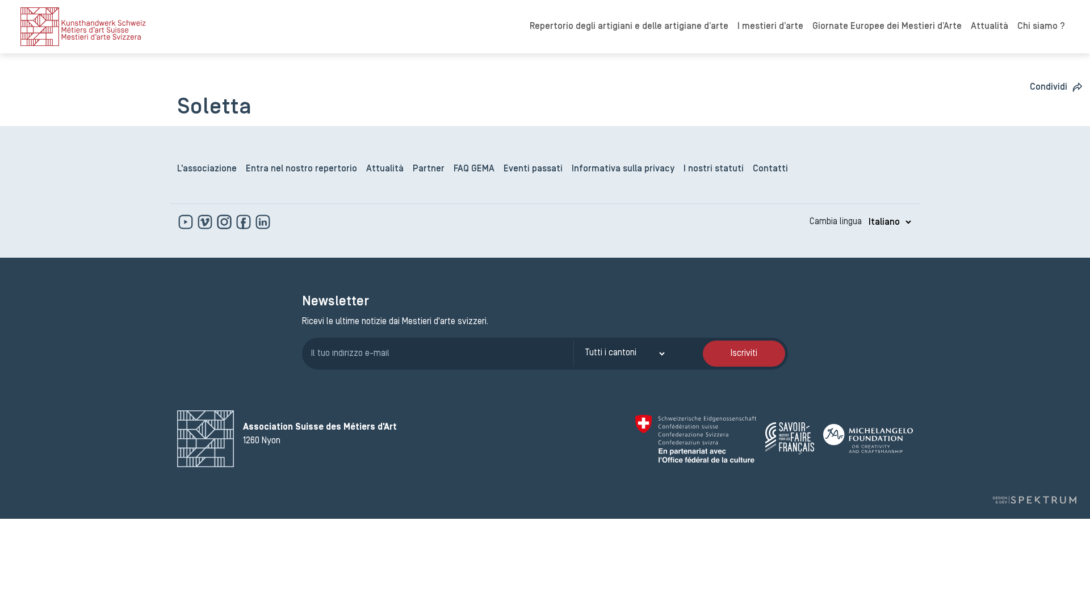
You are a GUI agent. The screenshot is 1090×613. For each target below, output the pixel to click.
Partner (429, 169)
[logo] (83, 27)
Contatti (770, 169)
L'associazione (207, 169)
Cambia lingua (836, 222)
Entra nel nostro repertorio (301, 169)
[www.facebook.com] (244, 222)
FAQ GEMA (474, 169)
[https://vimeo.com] (206, 222)
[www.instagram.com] (225, 222)
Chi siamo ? (1041, 27)
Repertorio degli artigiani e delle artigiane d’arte (629, 27)
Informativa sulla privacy (623, 169)
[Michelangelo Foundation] (868, 438)
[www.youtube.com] (186, 222)
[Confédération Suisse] (695, 439)
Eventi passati (533, 169)
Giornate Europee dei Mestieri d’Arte (887, 27)
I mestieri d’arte (770, 27)
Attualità (989, 27)
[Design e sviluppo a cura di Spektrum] (1034, 499)
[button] (1056, 87)
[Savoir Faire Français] (789, 438)
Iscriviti (744, 354)
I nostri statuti (714, 169)
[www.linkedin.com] (262, 222)
